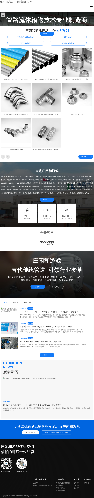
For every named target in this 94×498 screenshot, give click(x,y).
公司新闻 (16, 302)
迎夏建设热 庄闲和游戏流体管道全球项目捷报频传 (40, 341)
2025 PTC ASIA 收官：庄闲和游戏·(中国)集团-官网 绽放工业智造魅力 (32, 405)
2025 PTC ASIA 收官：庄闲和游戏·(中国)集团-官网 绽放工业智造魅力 (49, 312)
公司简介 (37, 287)
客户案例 (86, 483)
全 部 (5, 302)
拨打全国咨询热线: (56, 433)
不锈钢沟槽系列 (60, 490)
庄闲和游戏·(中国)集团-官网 (16, 1)
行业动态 (27, 302)
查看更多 (44, 355)
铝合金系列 (59, 485)
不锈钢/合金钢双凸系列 (63, 483)
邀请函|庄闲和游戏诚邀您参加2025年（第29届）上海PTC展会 (46, 327)
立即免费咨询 (30, 432)
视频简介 (56, 287)
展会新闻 (76, 488)
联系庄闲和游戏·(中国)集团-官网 (42, 485)
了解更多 (83, 156)
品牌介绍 (35, 483)
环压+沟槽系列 (60, 488)
